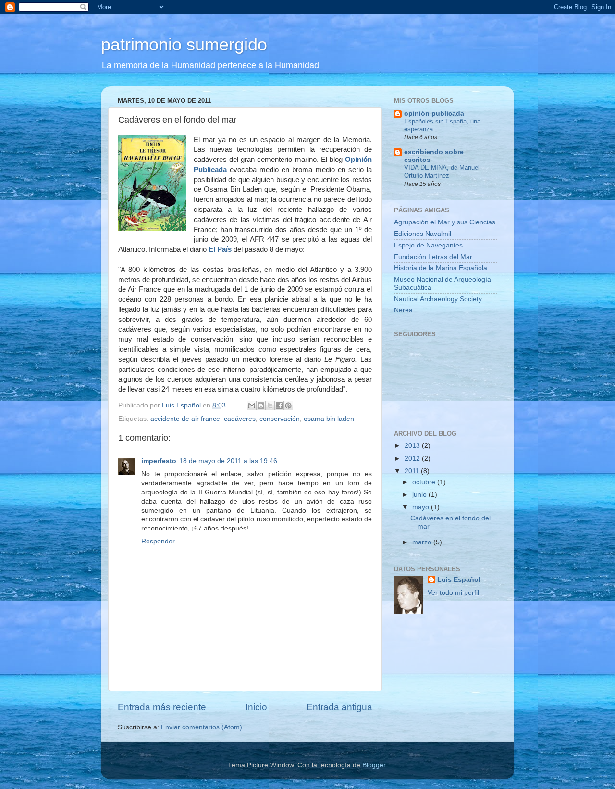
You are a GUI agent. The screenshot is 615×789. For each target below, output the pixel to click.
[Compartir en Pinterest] (288, 405)
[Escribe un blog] (261, 405)
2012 (413, 458)
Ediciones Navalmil (422, 233)
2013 (413, 445)
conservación (279, 418)
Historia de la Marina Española (440, 267)
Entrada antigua (339, 707)
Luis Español (458, 579)
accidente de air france (185, 418)
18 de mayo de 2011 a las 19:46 (228, 461)
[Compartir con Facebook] (279, 405)
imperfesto (158, 461)
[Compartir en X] (270, 405)
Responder (158, 541)
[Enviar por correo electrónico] (252, 405)
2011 (413, 471)
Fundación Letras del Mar (433, 256)
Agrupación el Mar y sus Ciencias (444, 222)
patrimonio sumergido (184, 44)
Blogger (373, 765)
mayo (421, 507)
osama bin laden (329, 418)
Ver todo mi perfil (453, 592)
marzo (422, 542)
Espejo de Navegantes (428, 245)
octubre (424, 482)
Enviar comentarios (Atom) (201, 727)
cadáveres (240, 418)
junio (420, 494)
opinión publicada (434, 113)
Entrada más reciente (162, 707)
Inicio (256, 707)
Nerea (403, 310)
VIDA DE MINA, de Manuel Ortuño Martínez (442, 171)
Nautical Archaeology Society (438, 299)
